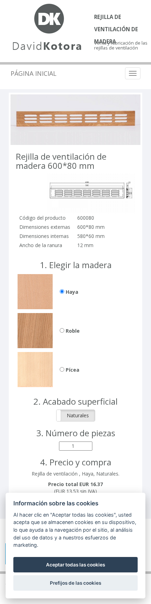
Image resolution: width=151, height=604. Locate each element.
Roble (72, 330)
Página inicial (34, 73)
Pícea (71, 369)
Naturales (78, 415)
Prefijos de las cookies (75, 583)
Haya (71, 291)
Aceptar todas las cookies (75, 565)
